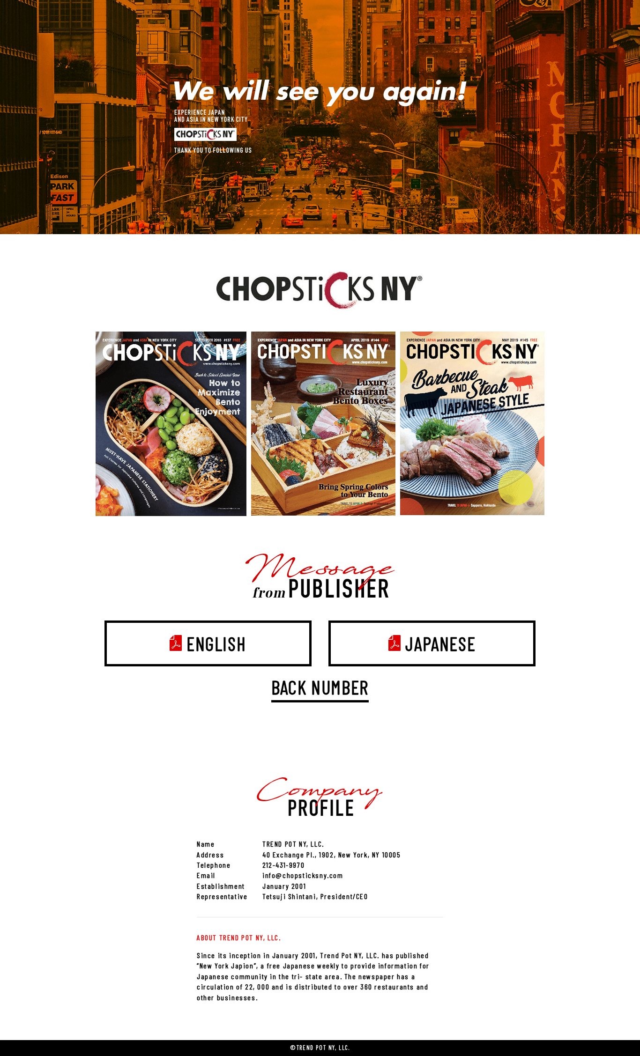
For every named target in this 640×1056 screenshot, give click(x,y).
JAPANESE (440, 643)
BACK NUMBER (320, 687)
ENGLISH (216, 643)
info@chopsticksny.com (302, 875)
